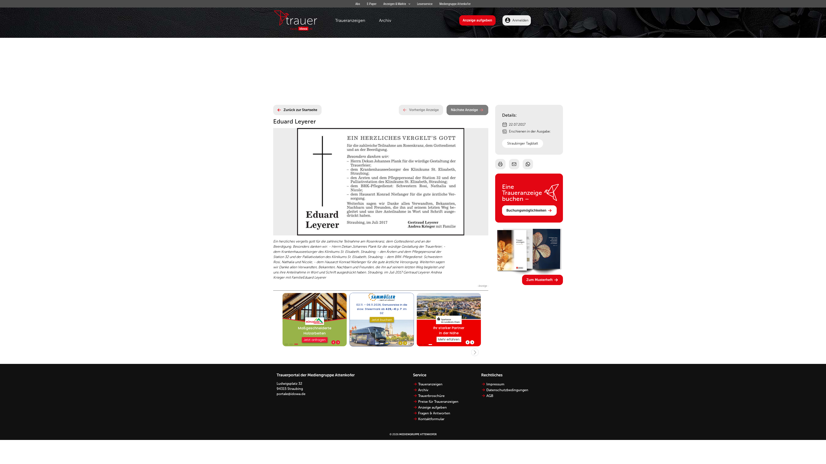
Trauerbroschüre (431, 396)
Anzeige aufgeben (477, 20)
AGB (489, 396)
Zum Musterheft (539, 280)
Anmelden (520, 20)
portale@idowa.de (291, 394)
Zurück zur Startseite (300, 110)
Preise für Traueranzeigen (438, 401)
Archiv (385, 20)
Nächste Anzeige (464, 110)
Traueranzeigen (350, 20)
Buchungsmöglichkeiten (526, 210)
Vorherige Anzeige (424, 110)
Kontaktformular (431, 419)
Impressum (495, 384)
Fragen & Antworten (434, 413)
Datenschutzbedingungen (507, 390)
